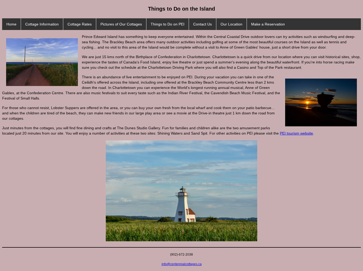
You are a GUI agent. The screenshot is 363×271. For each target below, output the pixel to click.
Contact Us (202, 24)
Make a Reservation (268, 24)
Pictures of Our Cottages (121, 24)
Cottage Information (42, 24)
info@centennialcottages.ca (182, 264)
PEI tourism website (296, 133)
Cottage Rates (79, 24)
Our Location (231, 24)
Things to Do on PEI (167, 24)
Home (11, 24)
